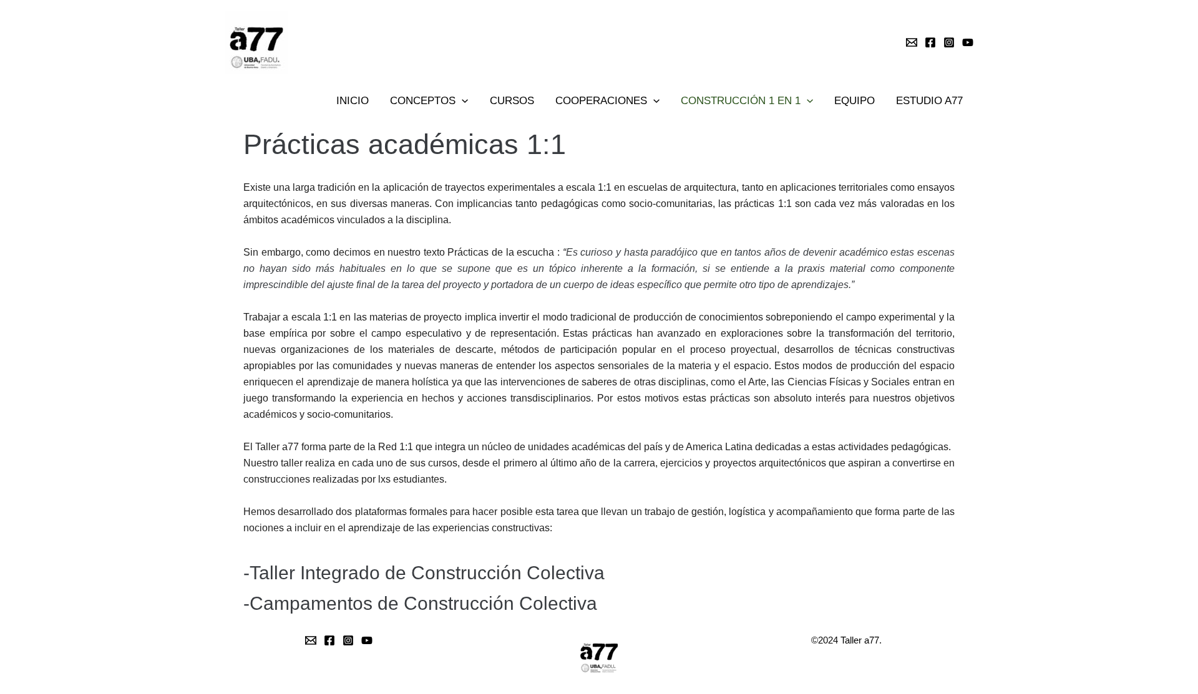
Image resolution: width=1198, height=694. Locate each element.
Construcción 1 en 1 (741, 101)
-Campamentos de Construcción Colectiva (420, 603)
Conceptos (422, 101)
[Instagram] (949, 42)
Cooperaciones (601, 101)
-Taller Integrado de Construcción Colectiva (424, 572)
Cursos (512, 101)
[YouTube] (967, 42)
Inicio (352, 101)
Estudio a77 (929, 101)
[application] (461, 101)
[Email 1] (911, 42)
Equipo (854, 101)
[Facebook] (930, 42)
